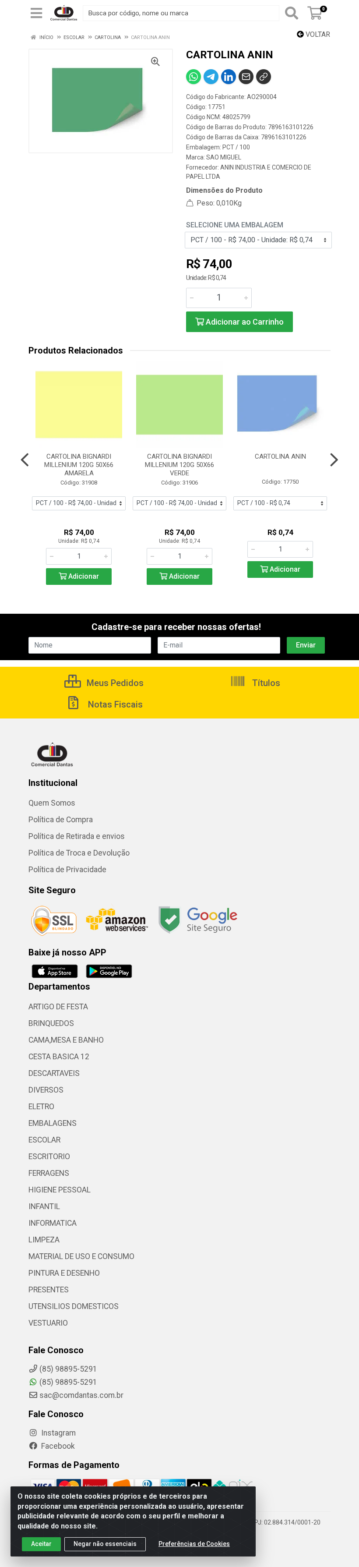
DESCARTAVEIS (54, 1073)
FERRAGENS (48, 1173)
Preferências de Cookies (194, 1543)
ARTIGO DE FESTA (58, 1006)
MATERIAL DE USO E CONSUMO (81, 1256)
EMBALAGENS (52, 1123)
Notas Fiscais (114, 704)
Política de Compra (60, 819)
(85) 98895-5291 (68, 1382)
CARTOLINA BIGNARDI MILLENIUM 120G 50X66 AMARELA (78, 465)
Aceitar (41, 1543)
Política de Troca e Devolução (79, 853)
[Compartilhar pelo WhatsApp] (193, 76)
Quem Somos (51, 803)
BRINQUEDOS (51, 1023)
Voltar (317, 34)
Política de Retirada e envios (76, 836)
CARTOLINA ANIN (280, 456)
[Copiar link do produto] (263, 76)
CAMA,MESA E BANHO (66, 1040)
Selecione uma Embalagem (234, 225)
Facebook (57, 1446)
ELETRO (41, 1106)
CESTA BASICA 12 (58, 1056)
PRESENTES (48, 1289)
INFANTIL (44, 1206)
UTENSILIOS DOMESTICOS (73, 1306)
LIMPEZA (44, 1239)
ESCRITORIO (49, 1156)
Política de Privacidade (67, 869)
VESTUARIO (48, 1323)
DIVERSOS (45, 1090)
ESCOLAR (44, 1139)
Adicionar (83, 576)
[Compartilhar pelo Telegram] (211, 76)
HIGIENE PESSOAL (59, 1189)
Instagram (57, 1433)
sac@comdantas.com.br (81, 1395)
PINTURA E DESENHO (64, 1273)
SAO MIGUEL (223, 157)
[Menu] (36, 13)
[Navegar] (25, 460)
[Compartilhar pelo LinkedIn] (228, 76)
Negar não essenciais (105, 1543)
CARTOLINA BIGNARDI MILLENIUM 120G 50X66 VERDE (179, 465)
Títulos (265, 683)
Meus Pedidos (114, 683)
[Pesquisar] (291, 13)
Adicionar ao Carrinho (244, 321)
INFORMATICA (52, 1223)
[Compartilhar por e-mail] (246, 76)
